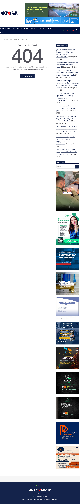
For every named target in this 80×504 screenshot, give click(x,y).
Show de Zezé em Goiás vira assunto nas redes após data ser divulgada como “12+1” (66, 128)
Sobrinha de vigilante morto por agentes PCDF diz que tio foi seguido (66, 151)
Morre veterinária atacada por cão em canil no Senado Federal (67, 64)
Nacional (42, 28)
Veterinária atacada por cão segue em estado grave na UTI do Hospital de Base (67, 118)
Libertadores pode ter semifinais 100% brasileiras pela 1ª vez (66, 108)
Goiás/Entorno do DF (30, 28)
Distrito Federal (17, 28)
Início (4, 39)
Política (50, 28)
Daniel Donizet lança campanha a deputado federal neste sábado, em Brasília (67, 72)
